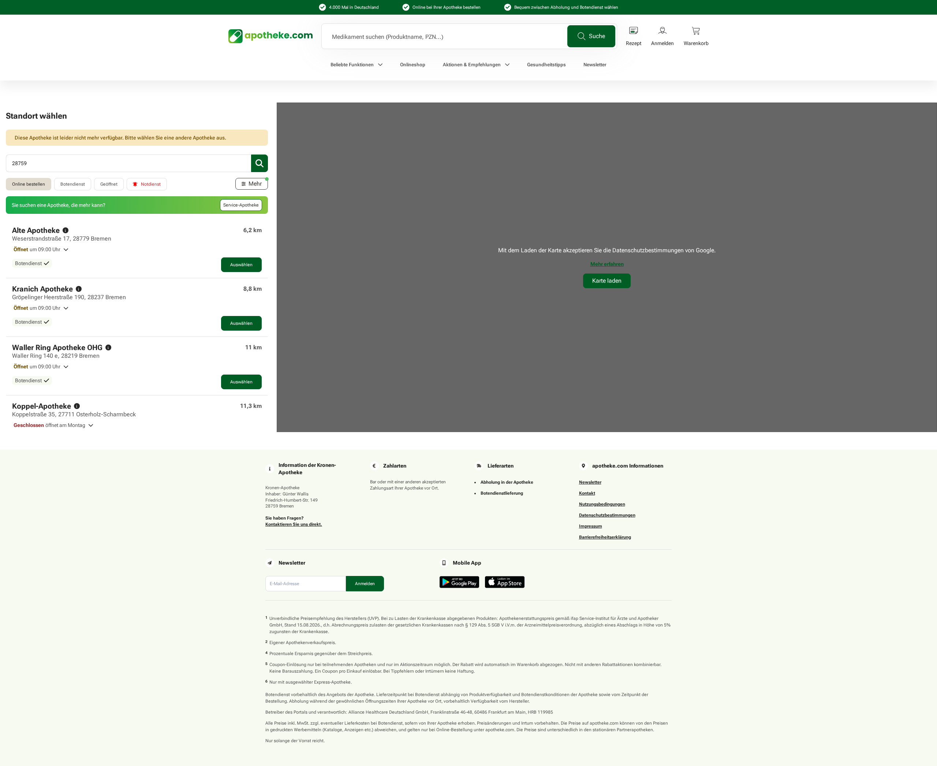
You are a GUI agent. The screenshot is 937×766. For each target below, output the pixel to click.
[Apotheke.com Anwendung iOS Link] (505, 582)
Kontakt (587, 493)
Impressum (590, 526)
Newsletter (594, 64)
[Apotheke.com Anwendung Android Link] (459, 582)
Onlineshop (412, 64)
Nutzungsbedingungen (602, 504)
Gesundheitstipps (546, 64)
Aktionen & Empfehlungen (472, 64)
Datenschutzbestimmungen (607, 515)
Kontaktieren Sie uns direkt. (293, 524)
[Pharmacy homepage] (270, 36)
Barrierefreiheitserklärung (605, 537)
